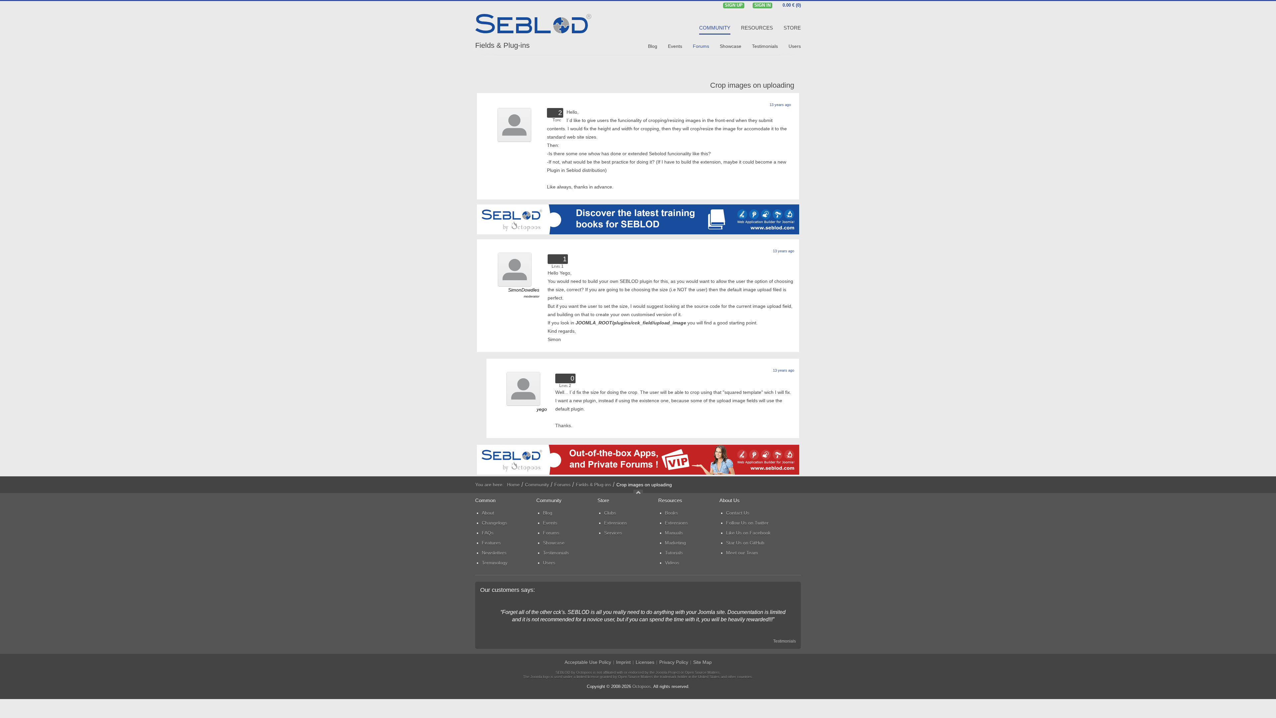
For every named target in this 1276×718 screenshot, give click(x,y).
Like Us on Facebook (748, 533)
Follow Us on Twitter (747, 523)
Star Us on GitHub (745, 542)
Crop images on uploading (752, 85)
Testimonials (784, 641)
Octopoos (641, 686)
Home (513, 484)
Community (537, 484)
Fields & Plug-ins (502, 45)
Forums (562, 484)
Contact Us (737, 513)
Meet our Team (742, 552)
